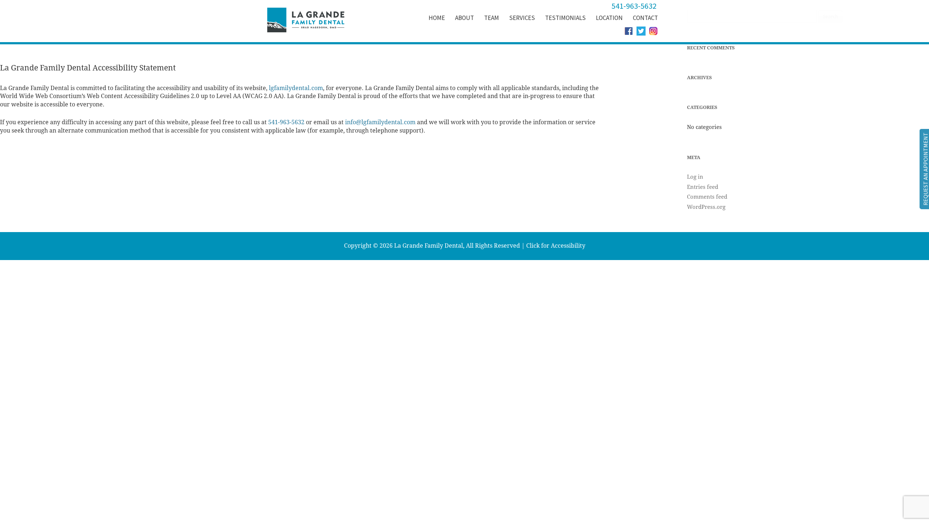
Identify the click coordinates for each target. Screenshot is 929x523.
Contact (645, 18)
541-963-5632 (286, 122)
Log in (695, 177)
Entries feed (702, 187)
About (464, 18)
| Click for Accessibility (553, 245)
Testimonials (565, 18)
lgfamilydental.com (296, 88)
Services (522, 18)
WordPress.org (706, 207)
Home (437, 18)
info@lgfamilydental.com (380, 122)
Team (491, 18)
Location (609, 18)
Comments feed (707, 197)
